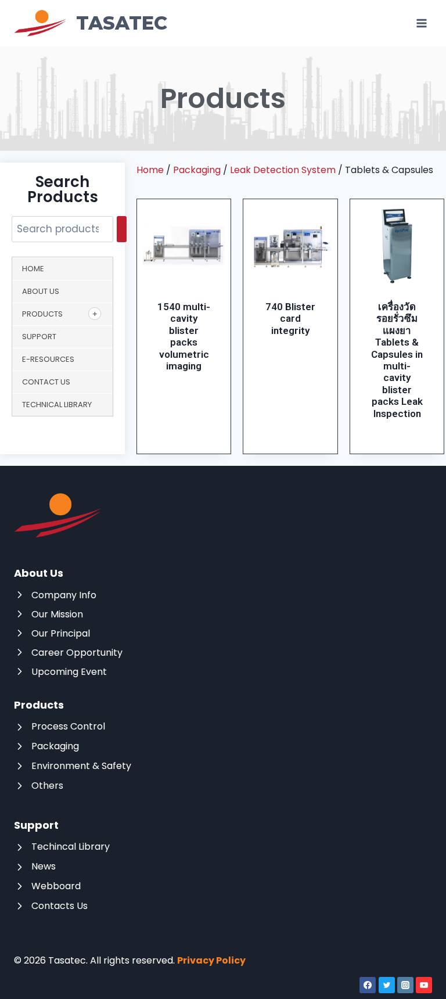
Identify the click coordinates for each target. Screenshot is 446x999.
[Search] (122, 229)
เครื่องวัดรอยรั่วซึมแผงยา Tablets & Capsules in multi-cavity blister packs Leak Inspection (397, 360)
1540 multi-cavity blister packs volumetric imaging (183, 336)
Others (47, 785)
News (43, 866)
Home (33, 268)
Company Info (63, 595)
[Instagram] (405, 985)
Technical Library (57, 404)
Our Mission (57, 614)
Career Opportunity (77, 652)
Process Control (68, 726)
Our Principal (60, 633)
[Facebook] (367, 985)
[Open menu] (421, 23)
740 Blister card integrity (290, 318)
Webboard (56, 886)
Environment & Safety (81, 765)
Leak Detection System (283, 170)
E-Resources (48, 359)
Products (42, 313)
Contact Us (46, 381)
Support (39, 336)
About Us (40, 291)
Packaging (197, 170)
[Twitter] (387, 985)
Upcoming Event (69, 671)
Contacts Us (59, 905)
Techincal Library (70, 846)
